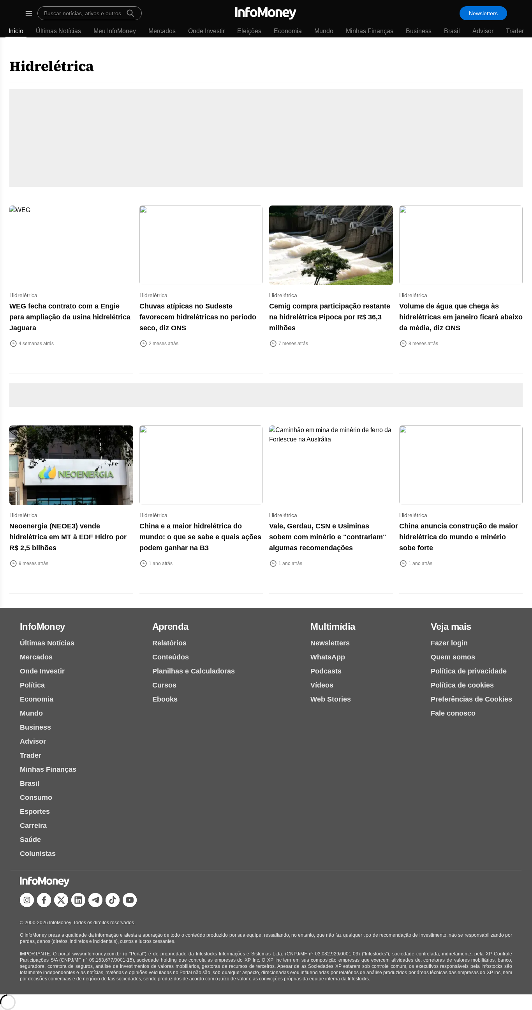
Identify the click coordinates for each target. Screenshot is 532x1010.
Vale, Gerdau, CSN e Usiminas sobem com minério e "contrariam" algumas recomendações (327, 537)
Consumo (36, 797)
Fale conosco (453, 713)
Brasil (452, 31)
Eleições (249, 31)
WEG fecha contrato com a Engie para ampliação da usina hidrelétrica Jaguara (69, 317)
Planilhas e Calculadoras (193, 671)
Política (32, 685)
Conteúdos (170, 657)
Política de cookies (462, 685)
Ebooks (165, 699)
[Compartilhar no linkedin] (78, 900)
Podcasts (326, 671)
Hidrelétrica (51, 66)
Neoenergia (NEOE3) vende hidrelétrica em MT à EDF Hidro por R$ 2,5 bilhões (68, 537)
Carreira (33, 825)
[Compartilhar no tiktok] (113, 900)
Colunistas (38, 854)
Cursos (164, 685)
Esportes (35, 811)
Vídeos (321, 685)
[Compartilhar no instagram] (27, 900)
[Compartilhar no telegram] (95, 900)
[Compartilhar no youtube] (130, 900)
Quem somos (453, 657)
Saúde (30, 839)
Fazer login (449, 643)
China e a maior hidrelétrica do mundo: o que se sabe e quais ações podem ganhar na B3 (200, 537)
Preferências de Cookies (471, 699)
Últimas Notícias (58, 31)
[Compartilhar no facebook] (44, 900)
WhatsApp (327, 657)
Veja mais (451, 626)
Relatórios (169, 643)
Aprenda (170, 626)
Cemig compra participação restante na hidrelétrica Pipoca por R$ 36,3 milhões (329, 317)
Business (419, 31)
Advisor (482, 31)
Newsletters (483, 13)
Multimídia (332, 626)
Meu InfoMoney (114, 31)
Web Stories (330, 699)
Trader (515, 31)
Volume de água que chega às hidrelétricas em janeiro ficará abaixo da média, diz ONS (461, 317)
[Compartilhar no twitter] (61, 900)
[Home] (265, 13)
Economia (288, 31)
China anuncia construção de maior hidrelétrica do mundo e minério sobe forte (458, 537)
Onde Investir (206, 31)
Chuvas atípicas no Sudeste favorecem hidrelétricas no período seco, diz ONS (197, 317)
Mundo (323, 31)
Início (16, 31)
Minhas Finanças (369, 31)
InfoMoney (42, 626)
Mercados (162, 31)
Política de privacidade (469, 671)
